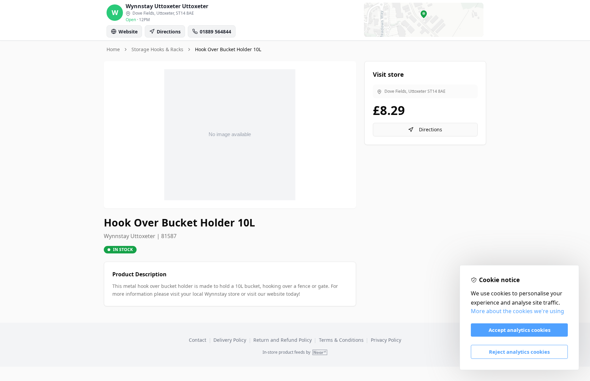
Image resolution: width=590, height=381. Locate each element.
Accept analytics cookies (519, 329)
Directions (430, 129)
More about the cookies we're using (517, 311)
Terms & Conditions (341, 340)
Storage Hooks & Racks (157, 49)
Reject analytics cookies (519, 351)
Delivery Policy (229, 340)
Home (113, 49)
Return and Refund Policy (282, 340)
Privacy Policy (386, 340)
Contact (197, 340)
